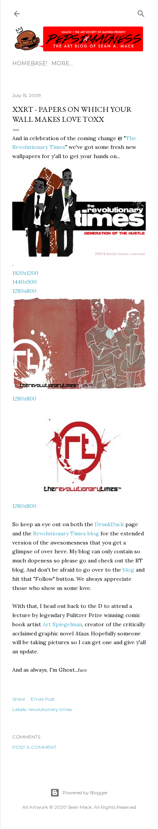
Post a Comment (34, 747)
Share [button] (18, 699)
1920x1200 (25, 273)
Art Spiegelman (62, 624)
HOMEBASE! (29, 63)
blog (128, 569)
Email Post (43, 699)
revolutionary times (50, 709)
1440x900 (24, 281)
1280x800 (24, 291)
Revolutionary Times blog (66, 533)
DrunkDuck (109, 524)
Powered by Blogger (85, 792)
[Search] (141, 12)
